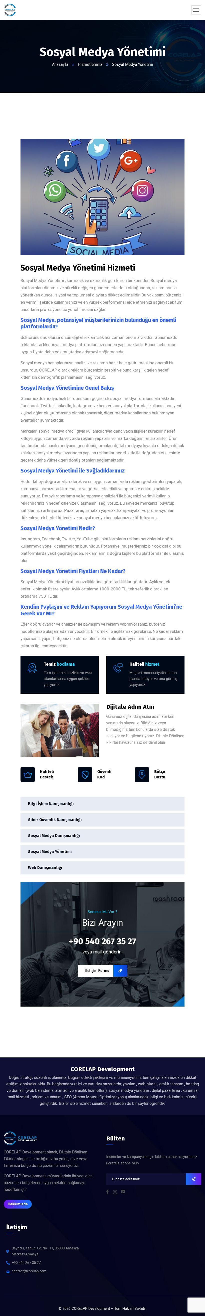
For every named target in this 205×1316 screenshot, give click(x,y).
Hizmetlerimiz (90, 64)
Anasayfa (60, 64)
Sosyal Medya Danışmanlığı (54, 835)
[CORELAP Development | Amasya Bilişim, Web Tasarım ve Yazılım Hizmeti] (10, 10)
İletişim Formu (97, 971)
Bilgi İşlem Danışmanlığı (51, 803)
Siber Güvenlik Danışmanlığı (55, 819)
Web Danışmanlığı (45, 867)
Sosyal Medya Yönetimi (50, 851)
